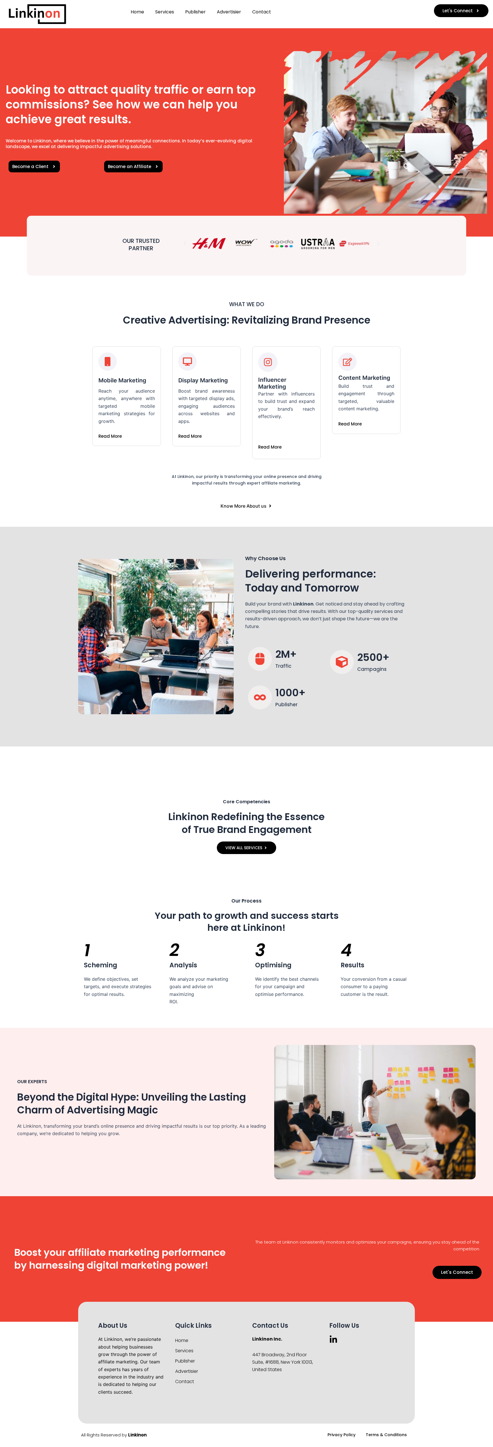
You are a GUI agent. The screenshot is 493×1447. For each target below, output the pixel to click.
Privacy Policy (341, 1435)
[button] (185, 243)
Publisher (195, 12)
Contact (261, 12)
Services (164, 12)
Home (137, 12)
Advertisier (229, 12)
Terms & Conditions (386, 1435)
